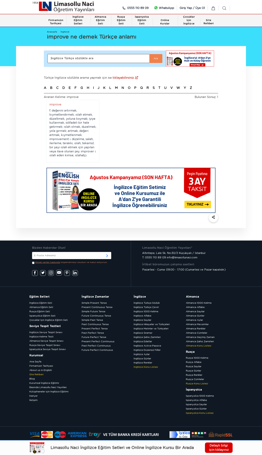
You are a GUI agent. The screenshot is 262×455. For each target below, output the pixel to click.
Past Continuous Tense (95, 324)
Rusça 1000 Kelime (197, 358)
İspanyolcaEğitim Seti (142, 20)
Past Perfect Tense (93, 333)
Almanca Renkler (196, 329)
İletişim (33, 400)
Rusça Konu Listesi (197, 384)
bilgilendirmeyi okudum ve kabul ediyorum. (71, 262)
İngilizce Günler (142, 359)
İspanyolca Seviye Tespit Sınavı (47, 349)
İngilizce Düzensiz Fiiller (147, 350)
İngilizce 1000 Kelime (146, 311)
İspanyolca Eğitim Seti (42, 316)
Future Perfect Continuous (97, 350)
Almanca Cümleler (196, 333)
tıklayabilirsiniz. (124, 77)
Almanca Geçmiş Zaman (200, 337)
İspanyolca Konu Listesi (200, 413)
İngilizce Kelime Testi (41, 337)
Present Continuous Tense (97, 307)
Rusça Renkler (194, 375)
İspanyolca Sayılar (196, 404)
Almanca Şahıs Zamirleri (200, 341)
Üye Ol (200, 8)
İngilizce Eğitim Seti (40, 303)
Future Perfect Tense (94, 337)
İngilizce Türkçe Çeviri (146, 307)
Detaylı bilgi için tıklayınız (219, 447)
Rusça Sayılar (193, 366)
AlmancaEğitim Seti (100, 20)
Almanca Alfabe (195, 307)
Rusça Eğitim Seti (39, 311)
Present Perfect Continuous (98, 341)
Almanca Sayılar (195, 311)
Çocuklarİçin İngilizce (189, 20)
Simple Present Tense (94, 303)
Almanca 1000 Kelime (199, 303)
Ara (156, 58)
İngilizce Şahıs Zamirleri (147, 337)
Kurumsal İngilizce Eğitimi (44, 383)
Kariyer (33, 396)
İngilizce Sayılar (142, 320)
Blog (32, 379)
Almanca (192, 296)
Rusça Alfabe (193, 362)
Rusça (190, 351)
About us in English (40, 370)
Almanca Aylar (194, 320)
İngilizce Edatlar (143, 341)
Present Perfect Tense (95, 329)
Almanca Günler (195, 316)
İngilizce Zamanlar (95, 296)
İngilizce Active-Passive (147, 346)
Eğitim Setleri (39, 296)
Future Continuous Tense (96, 316)
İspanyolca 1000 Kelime (200, 396)
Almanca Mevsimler (197, 324)
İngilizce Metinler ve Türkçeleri (151, 329)
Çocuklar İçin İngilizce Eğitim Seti (48, 320)
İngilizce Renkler (143, 363)
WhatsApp (166, 8)
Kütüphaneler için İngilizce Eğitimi (48, 392)
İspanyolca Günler (196, 409)
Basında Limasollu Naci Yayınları (48, 387)
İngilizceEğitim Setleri (78, 20)
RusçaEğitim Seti (121, 20)
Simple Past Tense (92, 320)
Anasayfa (52, 32)
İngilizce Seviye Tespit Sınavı (45, 332)
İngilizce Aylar (142, 354)
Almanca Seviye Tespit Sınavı (46, 341)
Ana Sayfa (35, 362)
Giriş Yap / (187, 8)
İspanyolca (194, 389)
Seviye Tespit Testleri (45, 326)
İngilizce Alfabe (142, 316)
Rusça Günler (193, 371)
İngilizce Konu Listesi (146, 367)
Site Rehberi (36, 374)
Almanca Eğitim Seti (41, 307)
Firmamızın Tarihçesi (41, 366)
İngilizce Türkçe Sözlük (147, 303)
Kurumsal (36, 355)
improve (55, 104)
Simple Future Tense (93, 311)
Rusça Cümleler (195, 379)
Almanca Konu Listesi (198, 346)
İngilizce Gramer (143, 333)
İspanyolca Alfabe (196, 400)
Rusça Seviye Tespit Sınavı (44, 345)
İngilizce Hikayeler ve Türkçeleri (152, 324)
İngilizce (65, 32)
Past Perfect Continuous (96, 346)
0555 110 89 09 (137, 8)
